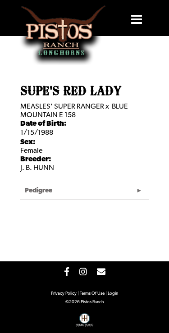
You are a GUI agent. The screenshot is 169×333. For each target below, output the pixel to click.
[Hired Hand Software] (84, 323)
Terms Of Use (92, 293)
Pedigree (38, 190)
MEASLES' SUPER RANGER (62, 106)
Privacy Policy (64, 293)
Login (113, 293)
